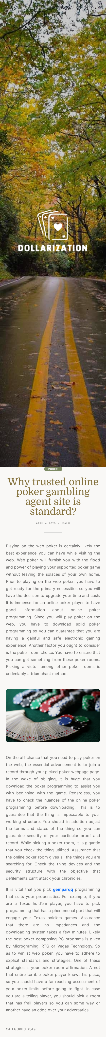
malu (66, 523)
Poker (53, 468)
